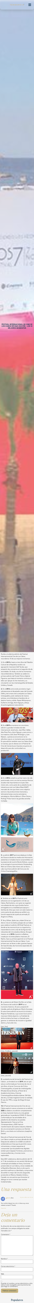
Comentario (5, 1234)
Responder (3, 1208)
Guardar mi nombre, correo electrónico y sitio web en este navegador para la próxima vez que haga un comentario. (16, 1285)
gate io (8, 1198)
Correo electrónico (8, 1266)
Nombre (4, 1259)
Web (2, 1274)
